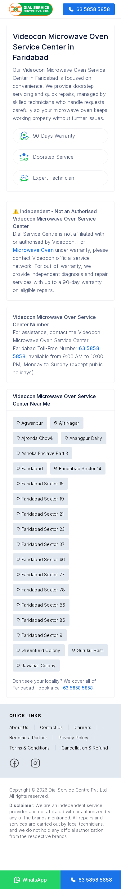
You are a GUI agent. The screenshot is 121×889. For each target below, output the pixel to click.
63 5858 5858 (78, 687)
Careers (82, 727)
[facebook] (14, 763)
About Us (19, 727)
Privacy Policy (73, 737)
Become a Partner (28, 737)
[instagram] (35, 763)
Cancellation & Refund (84, 747)
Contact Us (51, 727)
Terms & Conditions (29, 747)
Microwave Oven (33, 250)
